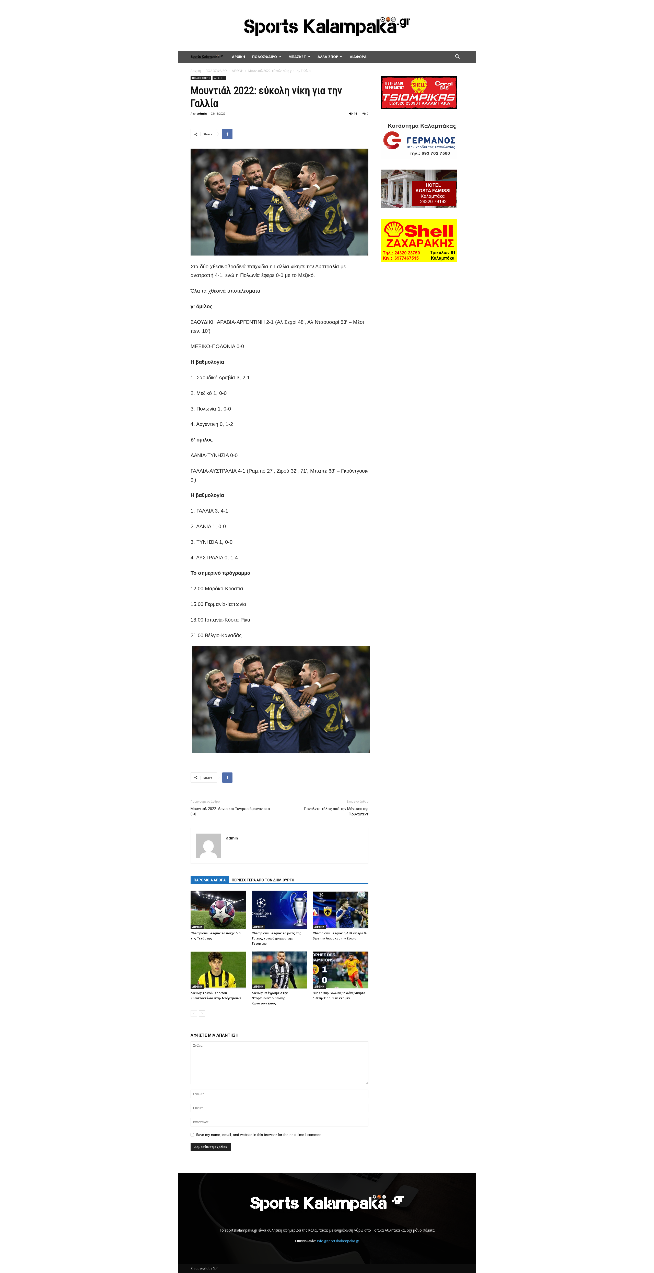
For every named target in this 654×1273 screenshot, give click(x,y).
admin (202, 113)
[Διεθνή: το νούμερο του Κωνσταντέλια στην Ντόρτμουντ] (218, 969)
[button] (457, 57)
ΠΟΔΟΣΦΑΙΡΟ (264, 56)
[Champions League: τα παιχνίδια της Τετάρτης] (218, 910)
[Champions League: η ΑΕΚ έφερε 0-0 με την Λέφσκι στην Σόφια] (340, 910)
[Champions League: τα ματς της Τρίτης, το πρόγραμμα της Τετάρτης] (279, 910)
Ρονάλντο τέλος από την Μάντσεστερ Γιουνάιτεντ (336, 811)
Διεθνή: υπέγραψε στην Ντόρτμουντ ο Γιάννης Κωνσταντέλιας (270, 998)
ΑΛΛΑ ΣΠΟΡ (328, 56)
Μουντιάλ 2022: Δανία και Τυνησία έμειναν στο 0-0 (230, 811)
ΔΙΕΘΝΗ (237, 71)
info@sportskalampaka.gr (338, 1240)
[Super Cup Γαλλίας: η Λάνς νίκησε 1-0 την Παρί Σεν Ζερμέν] (340, 969)
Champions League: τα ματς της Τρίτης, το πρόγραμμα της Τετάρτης (276, 938)
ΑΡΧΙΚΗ (238, 56)
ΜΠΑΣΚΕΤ (297, 56)
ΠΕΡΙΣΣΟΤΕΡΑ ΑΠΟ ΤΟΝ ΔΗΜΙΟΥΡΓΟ (263, 880)
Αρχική (196, 71)
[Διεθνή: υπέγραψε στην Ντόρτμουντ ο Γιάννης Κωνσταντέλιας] (279, 969)
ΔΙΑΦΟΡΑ (358, 56)
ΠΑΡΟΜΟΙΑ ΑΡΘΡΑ (210, 880)
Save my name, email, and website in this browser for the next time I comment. (259, 1135)
